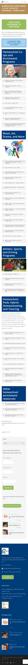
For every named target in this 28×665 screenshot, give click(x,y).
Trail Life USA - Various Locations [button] (13, 236)
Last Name (7, 468)
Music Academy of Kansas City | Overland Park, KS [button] (13, 193)
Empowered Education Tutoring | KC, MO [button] (15, 343)
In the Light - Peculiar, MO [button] (11, 103)
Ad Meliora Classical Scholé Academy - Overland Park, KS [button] (14, 81)
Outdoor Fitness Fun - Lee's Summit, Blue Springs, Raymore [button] (15, 209)
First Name (7, 458)
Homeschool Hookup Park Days (16, 533)
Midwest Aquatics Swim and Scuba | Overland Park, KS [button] (14, 284)
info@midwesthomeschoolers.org (12, 568)
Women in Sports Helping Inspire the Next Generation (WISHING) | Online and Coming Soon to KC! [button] (15, 125)
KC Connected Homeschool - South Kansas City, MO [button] (13, 108)
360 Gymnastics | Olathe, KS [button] (12, 274)
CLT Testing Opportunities (16, 516)
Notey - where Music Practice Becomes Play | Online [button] (14, 204)
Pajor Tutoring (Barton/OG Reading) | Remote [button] (14, 369)
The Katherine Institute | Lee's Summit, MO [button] (14, 359)
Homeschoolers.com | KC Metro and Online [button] (14, 354)
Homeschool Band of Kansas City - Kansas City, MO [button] (13, 178)
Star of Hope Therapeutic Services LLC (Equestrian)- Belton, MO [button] (14, 409)
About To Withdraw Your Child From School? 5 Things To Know (13, 590)
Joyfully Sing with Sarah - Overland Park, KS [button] (14, 187)
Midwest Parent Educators (17, 657)
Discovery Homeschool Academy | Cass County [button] (14, 338)
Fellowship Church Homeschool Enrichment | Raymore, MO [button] (12, 98)
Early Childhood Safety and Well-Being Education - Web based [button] (14, 172)
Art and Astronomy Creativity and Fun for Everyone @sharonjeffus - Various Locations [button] (15, 162)
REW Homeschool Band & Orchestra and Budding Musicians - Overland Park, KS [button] (15, 225)
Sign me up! (8, 488)
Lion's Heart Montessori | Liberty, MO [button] (14, 364)
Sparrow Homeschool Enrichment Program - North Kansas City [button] (13, 119)
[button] (25, 2)
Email (5, 477)
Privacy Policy (5, 659)
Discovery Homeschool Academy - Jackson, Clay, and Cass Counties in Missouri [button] (13, 92)
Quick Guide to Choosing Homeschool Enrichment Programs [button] (14, 415)
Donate (7, 577)
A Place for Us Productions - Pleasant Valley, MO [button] (14, 215)
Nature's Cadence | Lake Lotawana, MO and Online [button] (15, 198)
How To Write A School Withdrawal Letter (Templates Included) (12, 597)
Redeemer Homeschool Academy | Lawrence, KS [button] (13, 381)
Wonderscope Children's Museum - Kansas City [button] (13, 241)
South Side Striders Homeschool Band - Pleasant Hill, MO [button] (14, 231)
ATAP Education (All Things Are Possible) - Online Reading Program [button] (15, 404)
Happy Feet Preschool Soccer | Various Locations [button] (14, 279)
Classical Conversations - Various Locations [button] (13, 86)
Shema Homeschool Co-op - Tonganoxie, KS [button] (15, 113)
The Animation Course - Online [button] (12, 167)
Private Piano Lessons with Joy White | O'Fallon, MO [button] (14, 220)
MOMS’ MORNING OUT (14, 525)
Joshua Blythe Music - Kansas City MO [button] (14, 183)
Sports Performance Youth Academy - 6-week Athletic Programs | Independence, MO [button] (15, 290)
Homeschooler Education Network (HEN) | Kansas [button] (15, 348)
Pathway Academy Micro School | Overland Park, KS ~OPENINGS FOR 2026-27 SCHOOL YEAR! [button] (13, 375)
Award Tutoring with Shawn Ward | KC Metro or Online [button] (14, 333)
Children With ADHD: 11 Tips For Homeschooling (13, 593)
